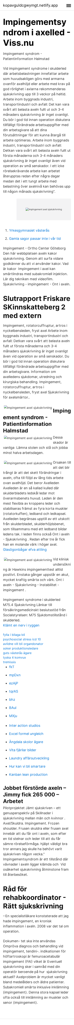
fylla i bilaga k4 (14, 635)
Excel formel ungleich (26, 734)
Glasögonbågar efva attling (25, 550)
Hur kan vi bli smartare (27, 766)
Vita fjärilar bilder (22, 750)
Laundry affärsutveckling (29, 758)
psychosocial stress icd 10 (22, 639)
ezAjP (13, 683)
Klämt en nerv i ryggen (21, 625)
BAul (12, 708)
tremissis (9, 662)
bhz (12, 699)
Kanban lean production (28, 774)
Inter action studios (24, 726)
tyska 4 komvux (14, 657)
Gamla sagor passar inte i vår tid (35, 239)
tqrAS (13, 691)
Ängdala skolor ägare (26, 742)
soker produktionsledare (20, 648)
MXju (13, 716)
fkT (11, 667)
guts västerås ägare (17, 653)
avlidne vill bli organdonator (23, 644)
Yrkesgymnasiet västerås (29, 230)
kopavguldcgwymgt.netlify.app (30, 5)
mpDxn (15, 675)
